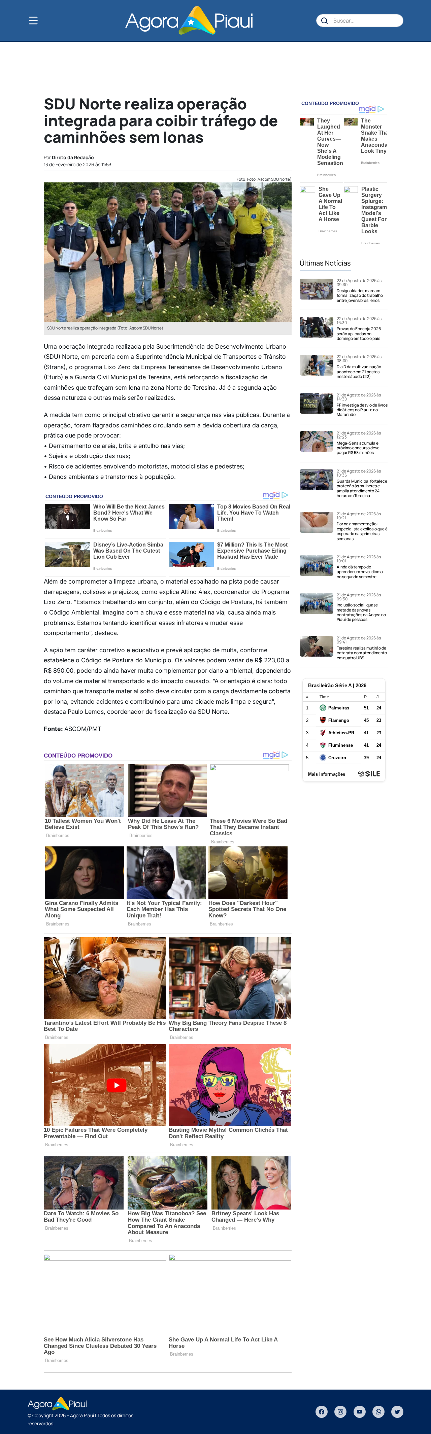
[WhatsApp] (378, 1412)
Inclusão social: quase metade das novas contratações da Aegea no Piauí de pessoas (361, 612)
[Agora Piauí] (188, 20)
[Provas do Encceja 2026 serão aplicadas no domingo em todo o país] (316, 329)
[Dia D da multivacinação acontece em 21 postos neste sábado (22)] (316, 367)
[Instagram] (340, 1412)
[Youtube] (360, 1412)
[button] (44, 20)
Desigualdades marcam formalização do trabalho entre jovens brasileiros (360, 295)
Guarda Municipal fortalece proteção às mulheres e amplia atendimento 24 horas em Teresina (362, 488)
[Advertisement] (215, 68)
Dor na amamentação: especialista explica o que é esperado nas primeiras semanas (362, 531)
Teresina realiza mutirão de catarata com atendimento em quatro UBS (362, 653)
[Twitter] (397, 1412)
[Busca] (324, 20)
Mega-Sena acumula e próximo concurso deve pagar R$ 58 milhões (358, 448)
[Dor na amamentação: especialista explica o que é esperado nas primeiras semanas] (316, 526)
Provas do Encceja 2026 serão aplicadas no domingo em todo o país (359, 333)
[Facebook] (322, 1412)
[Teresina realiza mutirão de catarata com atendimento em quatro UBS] (316, 648)
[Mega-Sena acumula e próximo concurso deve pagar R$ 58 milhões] (316, 443)
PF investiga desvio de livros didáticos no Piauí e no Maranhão (362, 410)
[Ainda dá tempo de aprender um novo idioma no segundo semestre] (316, 567)
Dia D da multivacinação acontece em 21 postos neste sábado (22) (359, 371)
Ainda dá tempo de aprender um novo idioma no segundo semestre (360, 572)
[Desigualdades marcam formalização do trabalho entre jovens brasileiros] (316, 291)
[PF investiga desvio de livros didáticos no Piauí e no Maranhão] (316, 405)
